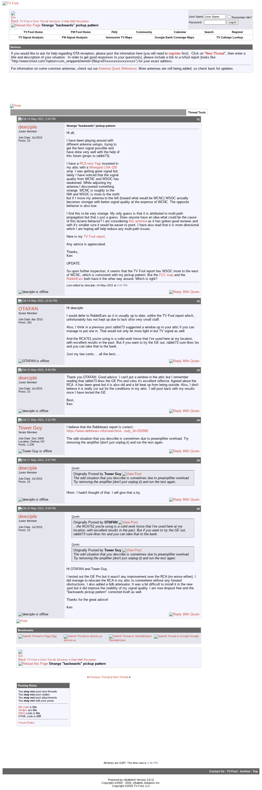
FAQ (114, 32)
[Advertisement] (131, 87)
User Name (196, 16)
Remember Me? (242, 17)
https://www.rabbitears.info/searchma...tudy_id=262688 (107, 431)
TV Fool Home (33, 32)
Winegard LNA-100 (103, 167)
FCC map (166, 275)
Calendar (180, 32)
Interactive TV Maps (119, 37)
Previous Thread (100, 677)
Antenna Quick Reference (118, 68)
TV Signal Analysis (30, 37)
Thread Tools (197, 112)
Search (209, 32)
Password (195, 22)
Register (237, 32)
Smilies (22, 710)
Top (255, 771)
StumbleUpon (117, 640)
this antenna (138, 221)
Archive (245, 771)
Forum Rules (26, 722)
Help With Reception (76, 21)
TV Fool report (94, 236)
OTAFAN (28, 308)
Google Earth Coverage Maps (174, 37)
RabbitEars (75, 279)
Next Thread (120, 677)
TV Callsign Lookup (229, 37)
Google (194, 636)
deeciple (27, 127)
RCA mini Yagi (90, 163)
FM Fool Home (81, 32)
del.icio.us (70, 640)
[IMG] (21, 713)
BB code (23, 707)
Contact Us (216, 771)
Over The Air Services (46, 21)
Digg (54, 636)
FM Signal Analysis (75, 37)
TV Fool (24, 21)
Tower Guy (30, 427)
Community (144, 32)
